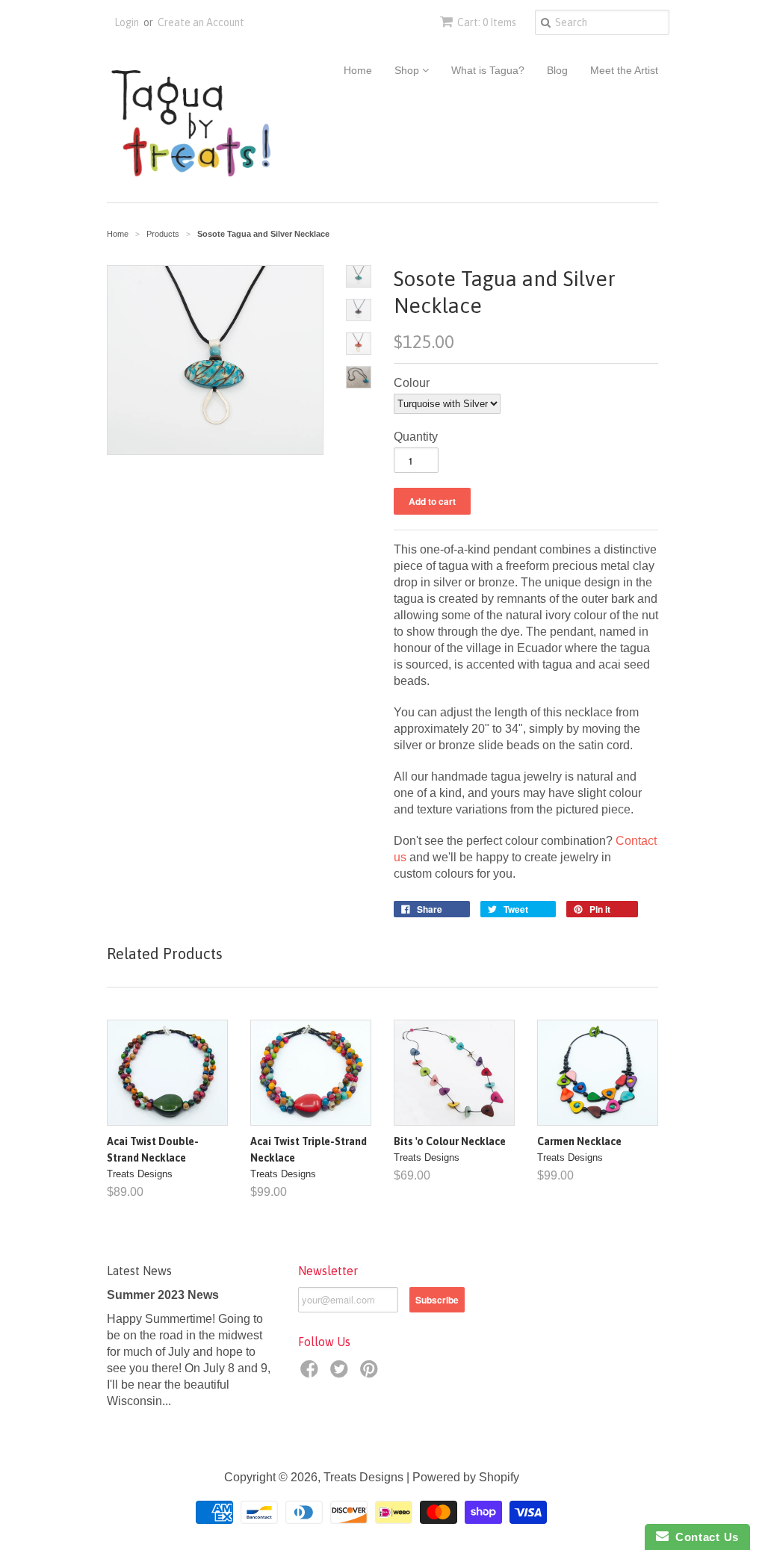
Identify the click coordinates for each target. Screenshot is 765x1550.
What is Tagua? (487, 70)
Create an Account (201, 22)
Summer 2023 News (163, 1295)
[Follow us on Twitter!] (341, 1373)
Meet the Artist (624, 70)
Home (358, 70)
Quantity (416, 436)
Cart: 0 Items (486, 22)
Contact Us (704, 1537)
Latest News (139, 1270)
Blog (557, 70)
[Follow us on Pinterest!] (371, 1373)
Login (126, 22)
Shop (408, 70)
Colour (412, 382)
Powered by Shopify (465, 1477)
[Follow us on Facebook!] (311, 1373)
